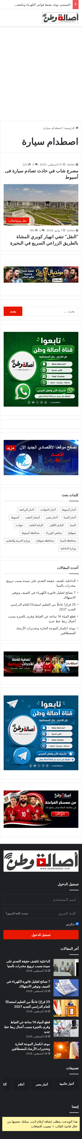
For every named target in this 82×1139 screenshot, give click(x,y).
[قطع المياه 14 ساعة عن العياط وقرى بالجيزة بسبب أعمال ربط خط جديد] (66, 1028)
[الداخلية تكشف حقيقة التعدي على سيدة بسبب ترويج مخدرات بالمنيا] (66, 967)
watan (71, 164)
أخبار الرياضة (26, 509)
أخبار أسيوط (69, 509)
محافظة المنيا (68, 540)
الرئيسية (70, 128)
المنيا (73, 525)
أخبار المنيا (70, 517)
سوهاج (72, 533)
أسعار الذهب (32, 517)
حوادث (19, 525)
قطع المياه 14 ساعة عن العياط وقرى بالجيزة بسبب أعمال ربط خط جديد (27, 1026)
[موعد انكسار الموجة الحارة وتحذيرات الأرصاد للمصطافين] (66, 1050)
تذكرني (71, 924)
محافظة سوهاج (45, 540)
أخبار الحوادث (48, 509)
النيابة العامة (36, 525)
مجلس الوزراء (54, 533)
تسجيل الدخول (41, 935)
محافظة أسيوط (30, 533)
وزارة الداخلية (68, 548)
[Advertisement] (41, 72)
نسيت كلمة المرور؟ (17, 913)
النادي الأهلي (56, 525)
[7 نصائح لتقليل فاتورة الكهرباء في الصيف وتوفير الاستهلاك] (66, 987)
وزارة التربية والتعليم (18, 540)
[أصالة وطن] (60, 18)
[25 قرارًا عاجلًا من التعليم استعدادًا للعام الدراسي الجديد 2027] (66, 1008)
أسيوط (15, 517)
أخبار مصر (51, 517)
